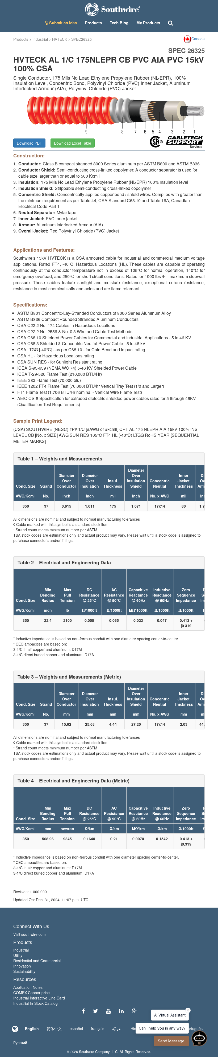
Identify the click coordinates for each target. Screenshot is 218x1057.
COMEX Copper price (31, 992)
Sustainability (24, 971)
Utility (17, 955)
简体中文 (54, 1028)
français (97, 1028)
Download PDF (29, 143)
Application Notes (28, 987)
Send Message (171, 1041)
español (76, 1028)
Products (20, 39)
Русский (20, 1042)
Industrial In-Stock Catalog (35, 1003)
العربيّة (117, 1028)
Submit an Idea (62, 23)
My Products (148, 23)
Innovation (22, 966)
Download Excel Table (72, 143)
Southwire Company (94, 1051)
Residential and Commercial (37, 960)
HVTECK (59, 39)
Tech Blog (119, 23)
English (32, 1028)
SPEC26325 (81, 39)
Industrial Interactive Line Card (39, 998)
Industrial (40, 39)
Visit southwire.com (29, 934)
